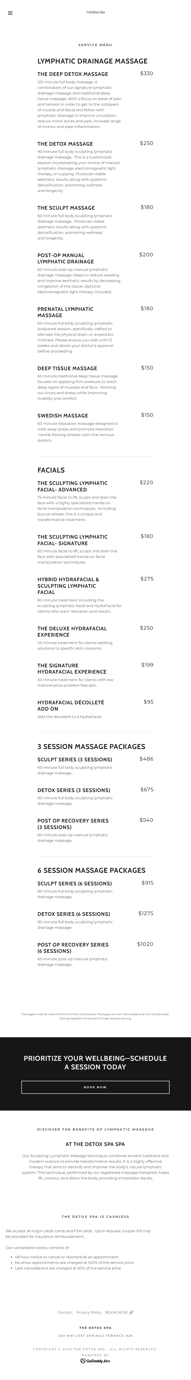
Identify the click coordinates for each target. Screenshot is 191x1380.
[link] (95, 13)
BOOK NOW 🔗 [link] (119, 1312)
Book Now (95, 1087)
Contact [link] (65, 1312)
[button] (10, 13)
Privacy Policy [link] (89, 1312)
